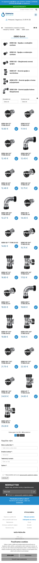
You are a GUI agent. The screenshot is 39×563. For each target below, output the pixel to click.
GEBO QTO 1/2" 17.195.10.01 (26, 273)
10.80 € (4, 129)
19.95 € (24, 337)
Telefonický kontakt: (7, 458)
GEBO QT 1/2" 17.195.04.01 (6, 273)
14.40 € (24, 218)
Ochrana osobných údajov (10, 525)
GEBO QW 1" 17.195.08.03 (25, 303)
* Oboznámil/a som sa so (21, 475)
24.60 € (24, 396)
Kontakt (29, 525)
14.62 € (4, 246)
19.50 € (4, 307)
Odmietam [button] (28, 555)
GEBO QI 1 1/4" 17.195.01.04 (26, 362)
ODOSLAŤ (5, 478)
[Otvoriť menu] (36, 15)
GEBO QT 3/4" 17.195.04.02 (6, 332)
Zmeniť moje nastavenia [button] (19, 559)
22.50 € (24, 366)
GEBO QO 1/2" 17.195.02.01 (26, 184)
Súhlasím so (20, 495)
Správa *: (4, 465)
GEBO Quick (25, 29)
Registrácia (19, 19)
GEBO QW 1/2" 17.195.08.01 (26, 154)
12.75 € (24, 188)
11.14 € (24, 129)
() (27, 20)
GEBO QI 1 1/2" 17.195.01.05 (6, 392)
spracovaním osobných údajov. (24, 495)
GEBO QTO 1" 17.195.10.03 (6, 421)
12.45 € (4, 158)
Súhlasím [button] (10, 555)
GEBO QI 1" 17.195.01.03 (9, 242)
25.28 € (4, 426)
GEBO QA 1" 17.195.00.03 (25, 213)
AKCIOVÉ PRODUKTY (19, 6)
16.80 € (4, 277)
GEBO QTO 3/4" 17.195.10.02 (26, 332)
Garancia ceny (10, 527)
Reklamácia (9, 522)
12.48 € (4, 188)
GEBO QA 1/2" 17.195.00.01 (6, 124)
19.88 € (4, 337)
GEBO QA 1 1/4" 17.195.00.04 (6, 362)
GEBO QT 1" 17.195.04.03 (25, 392)
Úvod (29, 522)
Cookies (29, 527)
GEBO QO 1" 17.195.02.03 (5, 303)
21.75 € (4, 366)
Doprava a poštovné (10, 517)
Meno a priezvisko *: (7, 445)
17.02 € (24, 277)
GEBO (18, 29)
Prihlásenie (11, 19)
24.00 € (5, 396)
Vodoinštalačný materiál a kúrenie (14, 28)
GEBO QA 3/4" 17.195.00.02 (6, 154)
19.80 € (24, 307)
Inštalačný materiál (8, 29)
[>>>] (22, 435)
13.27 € (4, 218)
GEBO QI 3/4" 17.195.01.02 (6, 184)
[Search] (36, 9)
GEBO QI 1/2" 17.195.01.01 (25, 124)
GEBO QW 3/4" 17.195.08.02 (6, 213)
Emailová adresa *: (6, 451)
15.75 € (24, 247)
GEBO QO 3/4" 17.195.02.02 (26, 243)
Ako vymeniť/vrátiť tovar (10, 519)
